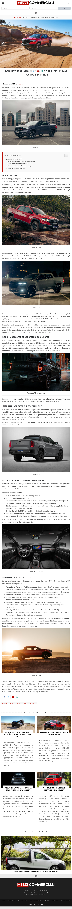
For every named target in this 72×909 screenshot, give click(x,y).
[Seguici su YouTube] (42, 904)
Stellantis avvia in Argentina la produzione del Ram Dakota (18, 789)
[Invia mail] (38, 71)
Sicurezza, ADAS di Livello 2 (16, 168)
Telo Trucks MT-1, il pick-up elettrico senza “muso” (54, 789)
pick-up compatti (7, 703)
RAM (18, 703)
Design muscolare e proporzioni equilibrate (21, 161)
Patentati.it (32, 904)
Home (16, 17)
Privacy (3, 901)
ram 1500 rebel (29, 703)
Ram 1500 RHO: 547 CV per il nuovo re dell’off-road (54, 733)
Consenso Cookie (22, 901)
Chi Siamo (55, 901)
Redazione (21, 84)
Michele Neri (42, 894)
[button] (3, 44)
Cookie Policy (11, 901)
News (20, 17)
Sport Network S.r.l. (43, 893)
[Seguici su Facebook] (38, 904)
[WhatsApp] (42, 71)
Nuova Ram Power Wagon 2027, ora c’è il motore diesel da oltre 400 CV (18, 734)
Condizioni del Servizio (36, 901)
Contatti (47, 901)
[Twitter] (34, 71)
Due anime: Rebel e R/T (14, 159)
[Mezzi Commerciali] (36, 3)
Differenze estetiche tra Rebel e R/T (18, 164)
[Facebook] (30, 71)
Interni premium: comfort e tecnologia (19, 166)
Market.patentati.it (65, 901)
